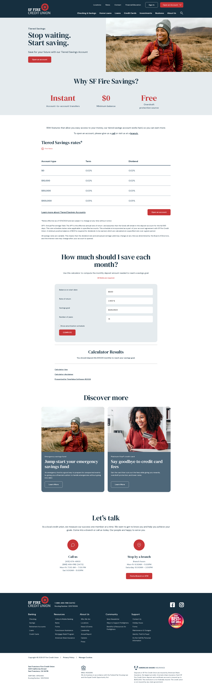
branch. (134, 133)
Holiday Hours (138, 623)
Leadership (85, 630)
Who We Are (85, 619)
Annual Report (86, 634)
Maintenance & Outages (142, 630)
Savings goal (64, 308)
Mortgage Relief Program (64, 634)
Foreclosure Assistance (64, 630)
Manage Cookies (85, 657)
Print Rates (48, 149)
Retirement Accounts (37, 627)
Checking (32, 619)
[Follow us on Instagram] (181, 604)
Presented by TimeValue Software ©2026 (73, 379)
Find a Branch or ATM (139, 576)
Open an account (39, 59)
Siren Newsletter (113, 619)
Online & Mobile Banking (64, 619)
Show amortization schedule (73, 326)
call (113, 133)
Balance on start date (68, 290)
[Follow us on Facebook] (172, 604)
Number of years (66, 317)
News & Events (86, 627)
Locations (84, 623)
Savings (32, 623)
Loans (31, 630)
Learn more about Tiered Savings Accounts (63, 212)
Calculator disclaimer (64, 374)
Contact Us (137, 619)
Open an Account (170, 5)
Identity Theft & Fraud (141, 634)
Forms (57, 627)
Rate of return (65, 299)
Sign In (151, 5)
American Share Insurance (65, 638)
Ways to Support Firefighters (118, 623)
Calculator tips (61, 369)
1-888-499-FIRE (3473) (65, 603)
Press (83, 642)
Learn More (54, 484)
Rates (57, 623)
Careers (84, 638)
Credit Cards (34, 634)
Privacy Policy (68, 657)
